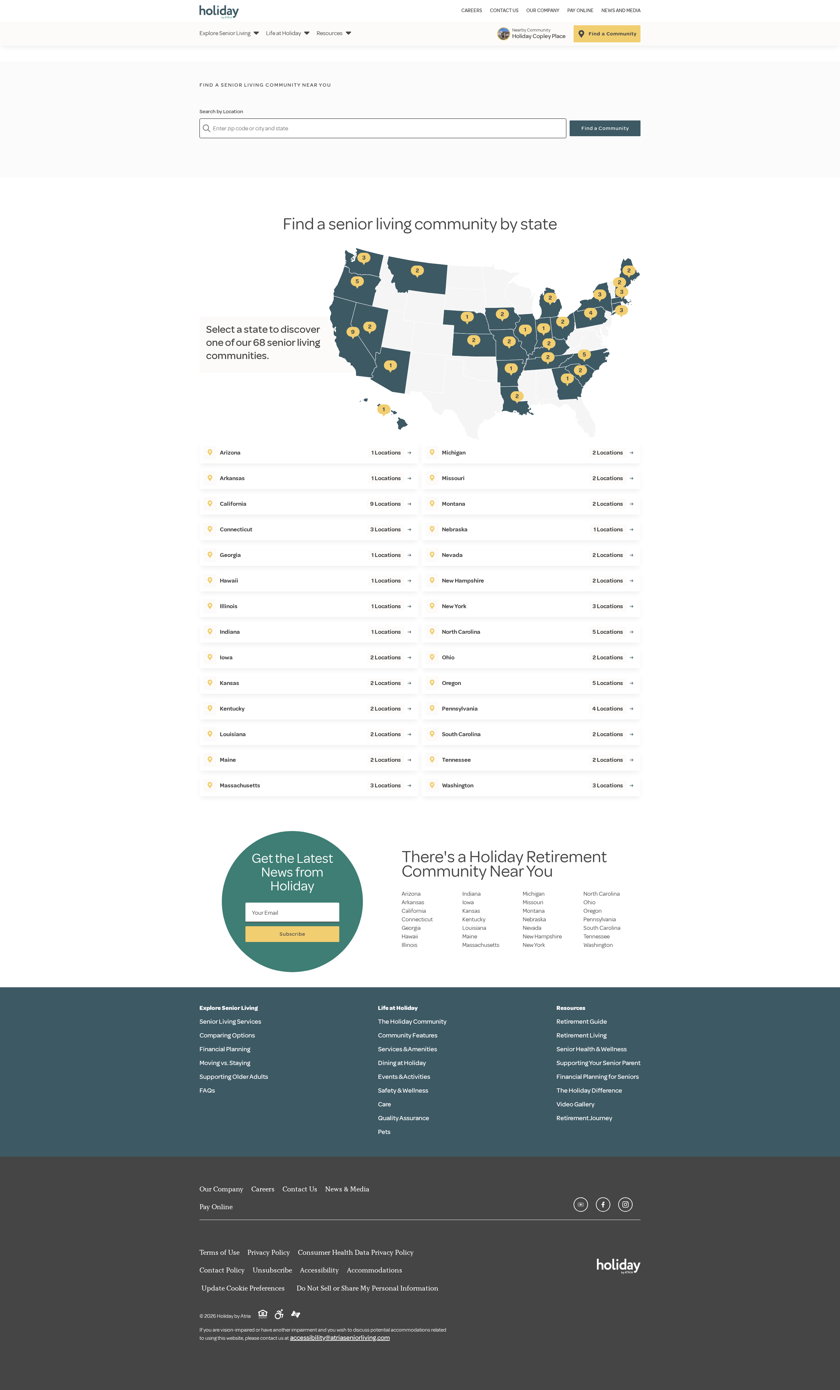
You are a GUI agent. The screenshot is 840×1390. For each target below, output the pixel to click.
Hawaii (410, 936)
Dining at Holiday (402, 1063)
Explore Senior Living (225, 33)
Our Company (542, 11)
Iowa (468, 902)
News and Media (620, 11)
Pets (384, 1132)
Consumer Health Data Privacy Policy (356, 1252)
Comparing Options (227, 1035)
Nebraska (534, 919)
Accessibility (319, 1270)
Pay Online (580, 11)
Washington (598, 945)
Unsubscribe (272, 1270)
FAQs (207, 1090)
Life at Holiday (283, 33)
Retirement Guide (581, 1021)
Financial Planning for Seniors (597, 1077)
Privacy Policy (268, 1252)
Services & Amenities (407, 1049)
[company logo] (219, 11)
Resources (330, 33)
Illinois (409, 945)
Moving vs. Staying (225, 1063)
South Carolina (601, 927)
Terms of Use (220, 1252)
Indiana (471, 893)
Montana (534, 910)
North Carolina (601, 893)
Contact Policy (222, 1270)
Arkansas (413, 902)
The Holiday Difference (589, 1090)
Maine (469, 936)
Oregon (592, 910)
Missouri (533, 902)
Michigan (534, 893)
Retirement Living (581, 1035)
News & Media (347, 1189)
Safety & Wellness (403, 1090)
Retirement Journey (584, 1118)
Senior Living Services (230, 1021)
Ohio (589, 902)
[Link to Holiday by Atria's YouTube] (581, 1204)
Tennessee (596, 936)
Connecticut (417, 919)
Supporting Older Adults (234, 1077)
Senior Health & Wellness (591, 1049)
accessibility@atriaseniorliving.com (340, 1338)
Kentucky (473, 919)
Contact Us (504, 11)
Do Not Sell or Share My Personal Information (367, 1288)
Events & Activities (404, 1077)
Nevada (532, 927)
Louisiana (474, 927)
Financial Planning (225, 1049)
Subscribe (292, 934)
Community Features (407, 1035)
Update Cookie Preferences (243, 1288)
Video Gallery (575, 1104)
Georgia (411, 927)
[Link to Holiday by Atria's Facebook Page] (603, 1204)
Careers (471, 11)
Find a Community (605, 128)
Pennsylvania (599, 919)
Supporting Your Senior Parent (598, 1063)
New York (534, 945)
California (414, 910)
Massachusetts (480, 945)
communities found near (282, 96)
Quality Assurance (403, 1118)
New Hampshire (542, 936)
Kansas (471, 910)
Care (384, 1104)
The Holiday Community (412, 1021)
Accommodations (374, 1270)
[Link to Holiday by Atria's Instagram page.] (625, 1204)
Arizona (411, 893)
